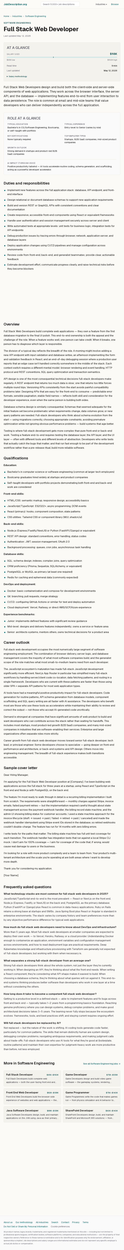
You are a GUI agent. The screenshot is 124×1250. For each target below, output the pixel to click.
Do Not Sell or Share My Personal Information (26, 1226)
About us (8, 1222)
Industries (101, 4)
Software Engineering (35, 16)
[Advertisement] (62, 295)
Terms (85, 1222)
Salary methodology (18, 76)
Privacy (76, 1222)
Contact (65, 1222)
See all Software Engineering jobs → (101, 1063)
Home (6, 16)
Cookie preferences (60, 1226)
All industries (42, 1222)
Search (54, 1222)
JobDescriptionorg (15, 4)
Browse (115, 4)
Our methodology (24, 1222)
